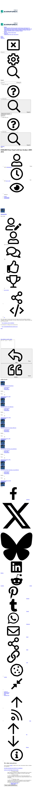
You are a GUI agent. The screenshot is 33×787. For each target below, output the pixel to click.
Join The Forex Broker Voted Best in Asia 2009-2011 (10, 469)
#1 (4, 317)
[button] (1, 13)
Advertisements (6, 389)
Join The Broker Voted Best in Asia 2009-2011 (9, 448)
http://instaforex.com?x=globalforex (8, 322)
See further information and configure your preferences (13, 768)
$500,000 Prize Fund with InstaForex (7, 385)
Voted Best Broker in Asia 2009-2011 (7, 406)
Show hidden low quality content (6, 339)
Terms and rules (6, 692)
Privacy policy (6, 693)
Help (5, 694)
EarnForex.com (6, 695)
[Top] (16, 708)
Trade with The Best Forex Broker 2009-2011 (8, 427)
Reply (2, 328)
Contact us (6, 691)
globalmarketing (9, 167)
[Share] (16, 303)
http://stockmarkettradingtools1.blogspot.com (10, 326)
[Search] (13, 65)
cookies (11, 765)
